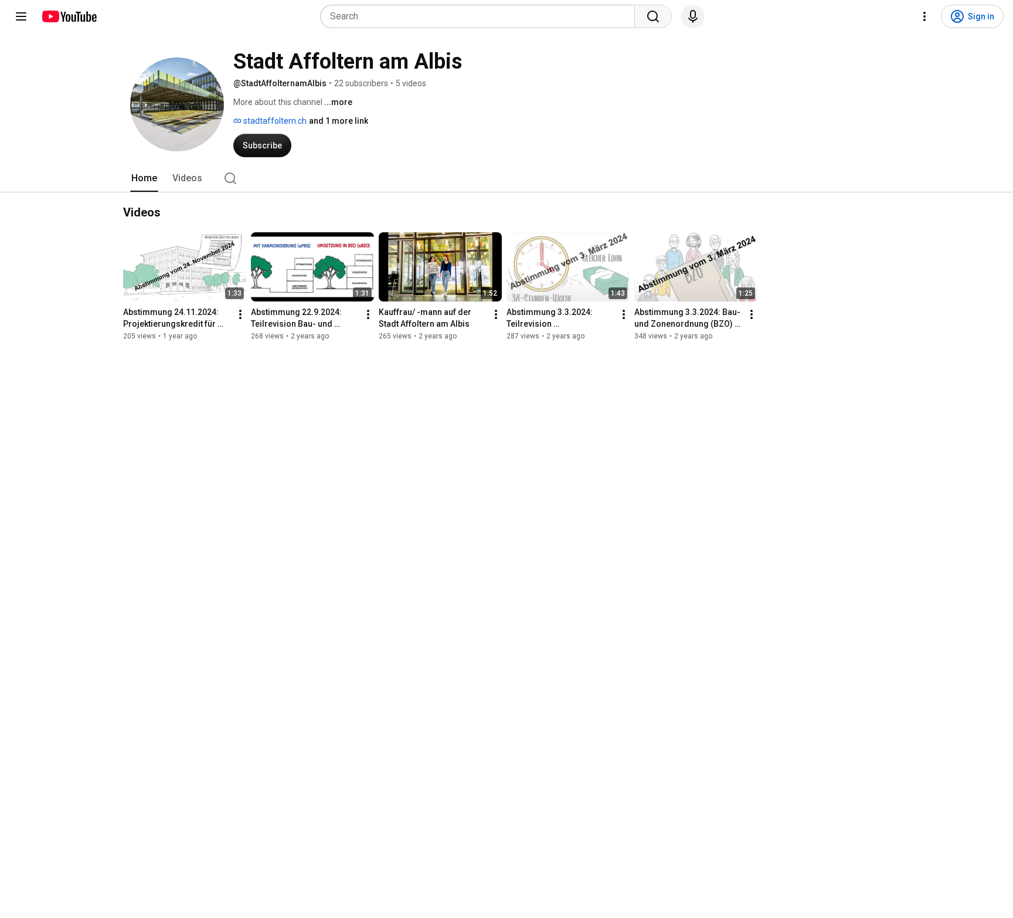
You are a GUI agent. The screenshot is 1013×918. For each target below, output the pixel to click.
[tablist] (506, 178)
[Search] (653, 16)
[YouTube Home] (69, 16)
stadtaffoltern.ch (274, 121)
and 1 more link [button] (338, 121)
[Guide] (21, 16)
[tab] (144, 178)
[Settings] (924, 16)
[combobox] (481, 16)
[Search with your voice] (693, 16)
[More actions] (240, 314)
